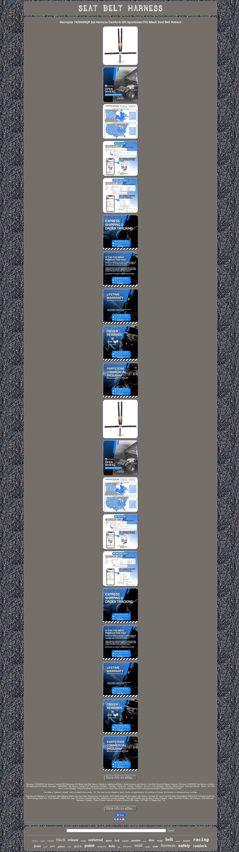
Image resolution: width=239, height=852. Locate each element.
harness (168, 845)
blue (151, 840)
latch (45, 847)
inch (69, 847)
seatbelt (35, 841)
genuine (135, 840)
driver (144, 841)
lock (117, 840)
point (89, 845)
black (60, 839)
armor (178, 841)
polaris (61, 846)
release (73, 840)
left (119, 847)
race (43, 841)
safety (184, 845)
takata (147, 847)
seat (138, 845)
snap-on (101, 846)
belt (169, 839)
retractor (127, 846)
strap (160, 840)
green (109, 841)
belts (112, 846)
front (37, 846)
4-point (125, 841)
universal (95, 840)
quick (78, 846)
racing (201, 839)
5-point (50, 841)
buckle (83, 841)
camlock (200, 846)
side (155, 846)
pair (52, 846)
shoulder (186, 841)
